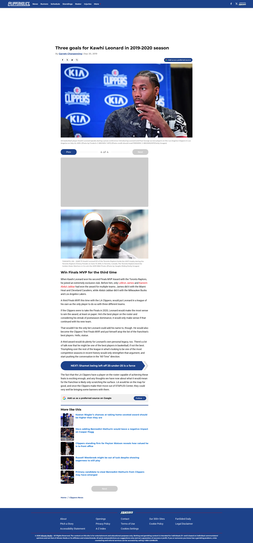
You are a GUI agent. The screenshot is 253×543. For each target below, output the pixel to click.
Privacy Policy (103, 523)
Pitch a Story (66, 523)
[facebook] (231, 4)
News (35, 4)
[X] (236, 4)
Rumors (44, 4)
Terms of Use (128, 523)
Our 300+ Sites (157, 518)
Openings (101, 518)
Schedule (55, 4)
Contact (125, 518)
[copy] (77, 60)
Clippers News (76, 497)
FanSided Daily (183, 518)
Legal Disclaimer (184, 523)
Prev (68, 152)
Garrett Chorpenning (70, 53)
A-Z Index (101, 528)
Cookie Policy (156, 523)
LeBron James (126, 283)
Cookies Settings (130, 528)
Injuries (87, 4)
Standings (68, 4)
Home (64, 497)
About (63, 518)
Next (140, 152)
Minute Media (46, 536)
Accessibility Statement (72, 528)
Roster (78, 4)
